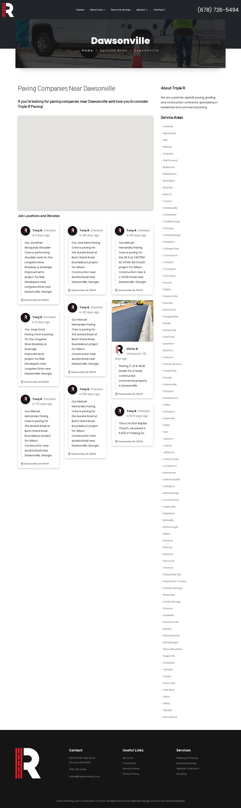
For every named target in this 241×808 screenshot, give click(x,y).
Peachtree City (172, 574)
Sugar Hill (169, 656)
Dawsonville (170, 296)
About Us (128, 758)
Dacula (167, 282)
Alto (165, 140)
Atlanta (167, 146)
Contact (159, 10)
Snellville (168, 615)
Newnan (168, 554)
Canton (167, 201)
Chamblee (169, 214)
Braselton (169, 180)
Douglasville (170, 316)
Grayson (168, 391)
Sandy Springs (172, 601)
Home (80, 10)
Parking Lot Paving (187, 758)
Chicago (168, 228)
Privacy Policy (131, 773)
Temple (168, 669)
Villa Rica (168, 689)
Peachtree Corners (175, 581)
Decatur (168, 303)
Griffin (166, 404)
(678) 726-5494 (218, 10)
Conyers (168, 262)
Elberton (168, 350)
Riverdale (169, 594)
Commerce (170, 255)
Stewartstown (171, 635)
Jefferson (169, 452)
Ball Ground (170, 160)
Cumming (169, 275)
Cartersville (170, 207)
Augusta (168, 153)
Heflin (166, 425)
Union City (169, 683)
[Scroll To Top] (234, 804)
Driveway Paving (186, 763)
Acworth (168, 126)
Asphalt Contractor (187, 768)
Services (96, 10)
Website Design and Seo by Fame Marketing (158, 801)
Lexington (169, 486)
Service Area (113, 51)
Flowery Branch (172, 364)
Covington (169, 269)
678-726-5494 (77, 769)
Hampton (169, 411)
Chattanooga (171, 221)
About (141, 10)
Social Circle (170, 622)
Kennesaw (169, 472)
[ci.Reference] (132, 320)
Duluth (167, 323)
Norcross (168, 560)
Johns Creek (170, 459)
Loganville (169, 506)
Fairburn (168, 357)
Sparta (167, 628)
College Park (171, 248)
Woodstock (170, 717)
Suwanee (169, 662)
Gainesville (170, 384)
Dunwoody (169, 330)
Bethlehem (170, 174)
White (166, 703)
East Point (169, 336)
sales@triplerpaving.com (84, 776)
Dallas (167, 289)
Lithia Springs (171, 493)
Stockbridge (170, 642)
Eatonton (168, 343)
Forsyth (167, 377)
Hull (165, 432)
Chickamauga (172, 235)
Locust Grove (171, 499)
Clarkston (169, 241)
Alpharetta (169, 133)
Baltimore (169, 167)
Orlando (168, 567)
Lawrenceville (171, 479)
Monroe (168, 540)
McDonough (170, 527)
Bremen (168, 187)
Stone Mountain (172, 649)
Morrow (167, 547)
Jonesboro (170, 465)
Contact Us (129, 763)
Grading (181, 773)
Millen (166, 533)
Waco (166, 696)
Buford (167, 194)
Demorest (169, 309)
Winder (167, 710)
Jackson (168, 438)
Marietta (168, 520)
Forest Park (169, 370)
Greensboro (170, 398)
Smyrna (168, 608)
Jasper (167, 445)
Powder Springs (172, 588)
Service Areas (121, 10)
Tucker (167, 676)
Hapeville (169, 418)
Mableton (169, 513)
